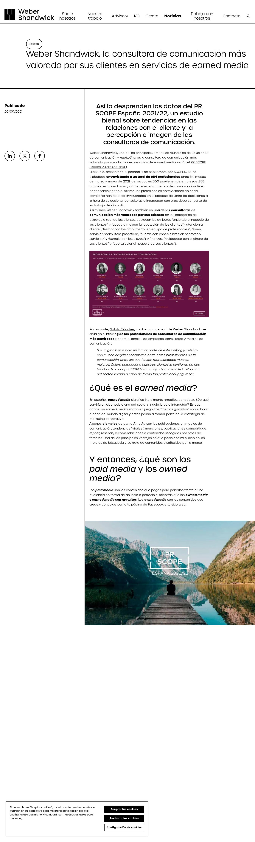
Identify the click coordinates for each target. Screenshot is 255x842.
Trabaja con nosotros (202, 16)
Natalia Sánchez (122, 329)
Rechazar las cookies (124, 818)
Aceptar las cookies (124, 809)
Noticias (172, 16)
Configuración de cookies (124, 827)
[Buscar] (248, 16)
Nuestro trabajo (95, 16)
